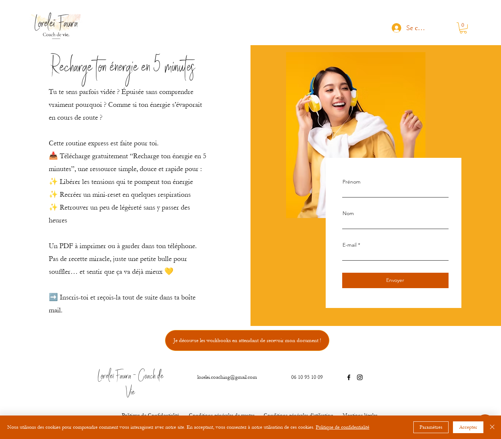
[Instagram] (359, 377)
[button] (463, 27)
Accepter (468, 427)
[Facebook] (348, 377)
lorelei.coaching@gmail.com (227, 377)
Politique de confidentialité (342, 427)
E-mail (349, 244)
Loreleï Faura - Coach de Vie (131, 385)
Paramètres (431, 427)
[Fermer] (492, 427)
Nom (348, 213)
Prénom (352, 181)
